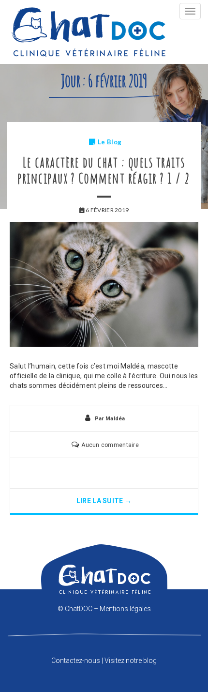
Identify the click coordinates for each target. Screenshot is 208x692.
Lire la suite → (104, 501)
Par (110, 418)
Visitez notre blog (130, 660)
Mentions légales (125, 609)
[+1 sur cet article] (121, 473)
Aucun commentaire (110, 445)
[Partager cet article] (87, 473)
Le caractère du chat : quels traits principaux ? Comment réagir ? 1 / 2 (104, 170)
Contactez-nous (75, 660)
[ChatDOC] (88, 32)
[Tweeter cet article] (104, 473)
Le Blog (109, 142)
